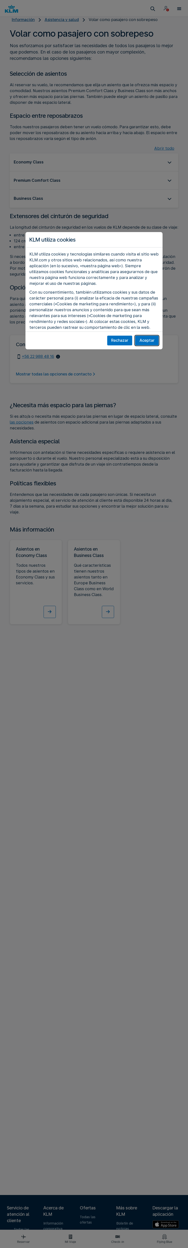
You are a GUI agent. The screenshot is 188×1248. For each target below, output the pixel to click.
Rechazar (119, 340)
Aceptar (147, 340)
